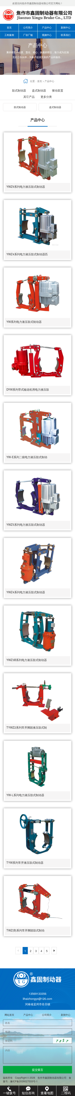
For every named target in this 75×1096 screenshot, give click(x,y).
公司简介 (28, 27)
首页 (9, 27)
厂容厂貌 (28, 34)
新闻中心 (65, 27)
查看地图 (47, 1093)
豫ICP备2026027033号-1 (25, 1081)
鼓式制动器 (19, 90)
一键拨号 (9, 1093)
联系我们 (65, 34)
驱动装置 (57, 90)
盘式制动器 (39, 90)
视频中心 (47, 34)
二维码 (66, 1093)
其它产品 (29, 97)
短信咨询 (28, 1093)
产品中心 (47, 27)
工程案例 (9, 34)
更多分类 (46, 97)
